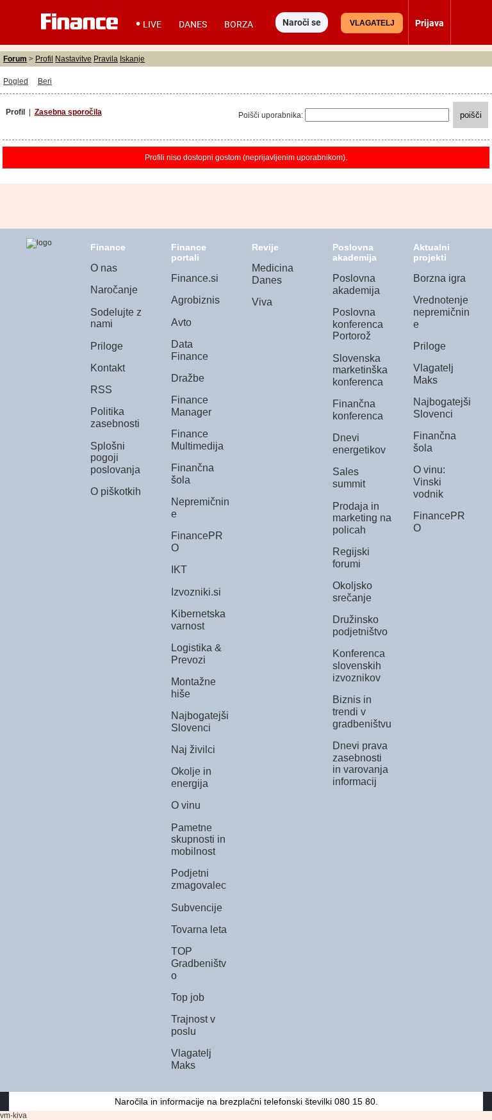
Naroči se (302, 22)
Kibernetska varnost (198, 619)
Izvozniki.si (196, 592)
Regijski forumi (351, 557)
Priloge (106, 346)
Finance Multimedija (197, 439)
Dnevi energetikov (359, 443)
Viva (262, 301)
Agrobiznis (195, 300)
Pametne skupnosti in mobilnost (198, 839)
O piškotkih (115, 491)
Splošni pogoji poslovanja (115, 458)
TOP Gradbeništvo (198, 963)
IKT (179, 569)
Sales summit (348, 477)
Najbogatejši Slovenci (200, 721)
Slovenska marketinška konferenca (360, 370)
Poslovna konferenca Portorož (357, 324)
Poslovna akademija (356, 284)
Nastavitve (73, 58)
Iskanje (132, 58)
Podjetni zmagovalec (198, 879)
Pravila (106, 58)
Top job (187, 997)
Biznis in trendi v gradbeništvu (361, 711)
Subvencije (196, 907)
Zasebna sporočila (68, 112)
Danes (193, 24)
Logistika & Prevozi (196, 653)
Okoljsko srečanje (352, 591)
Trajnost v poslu (193, 1025)
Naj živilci (193, 749)
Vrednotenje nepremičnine (441, 312)
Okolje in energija (191, 777)
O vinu (186, 805)
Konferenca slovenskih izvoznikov (358, 665)
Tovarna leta (199, 929)
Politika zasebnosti (115, 417)
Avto (181, 322)
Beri (45, 81)
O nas (103, 268)
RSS (101, 389)
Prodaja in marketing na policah (361, 518)
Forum (15, 58)
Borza (238, 24)
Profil (44, 58)
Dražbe (187, 378)
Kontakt (107, 367)
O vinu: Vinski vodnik (429, 481)
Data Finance (189, 350)
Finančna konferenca (357, 409)
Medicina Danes (272, 274)
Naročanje (114, 289)
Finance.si (194, 278)
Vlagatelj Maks (191, 1059)
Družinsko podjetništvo (360, 625)
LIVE (152, 24)
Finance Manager (191, 406)
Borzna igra (439, 278)
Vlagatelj (372, 23)
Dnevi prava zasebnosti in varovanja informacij (360, 763)
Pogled (15, 81)
